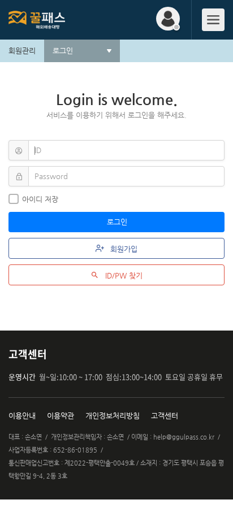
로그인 (118, 222)
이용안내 (22, 415)
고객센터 (164, 415)
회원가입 (122, 249)
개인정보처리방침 (112, 415)
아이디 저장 (40, 199)
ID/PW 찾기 (123, 275)
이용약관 (60, 415)
